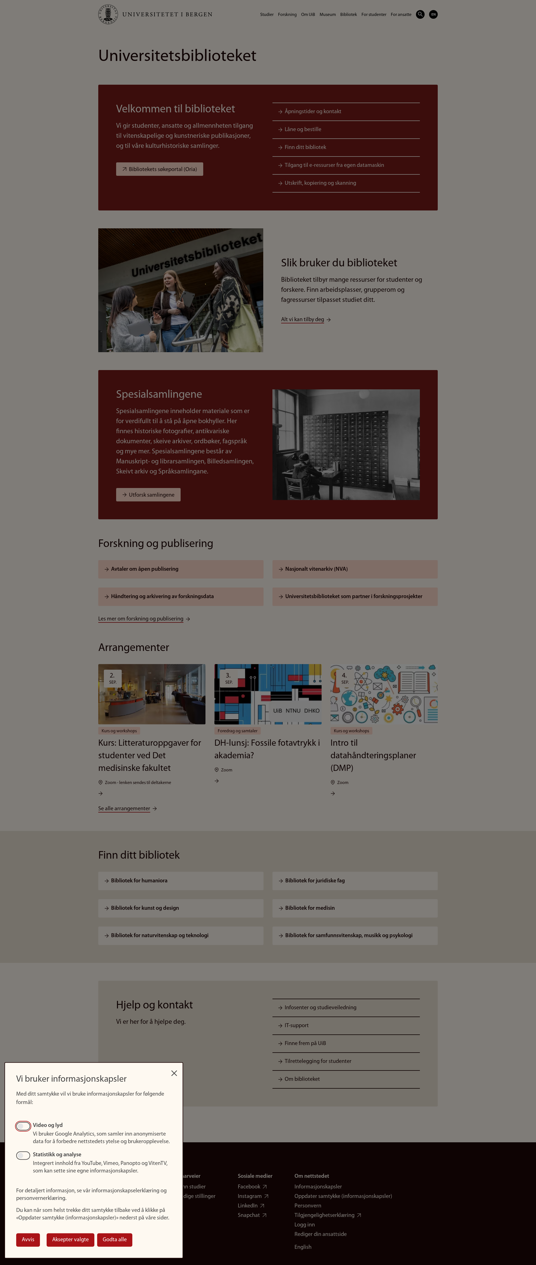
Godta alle (115, 1240)
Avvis (28, 1240)
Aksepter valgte (70, 1240)
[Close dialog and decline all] (174, 1070)
